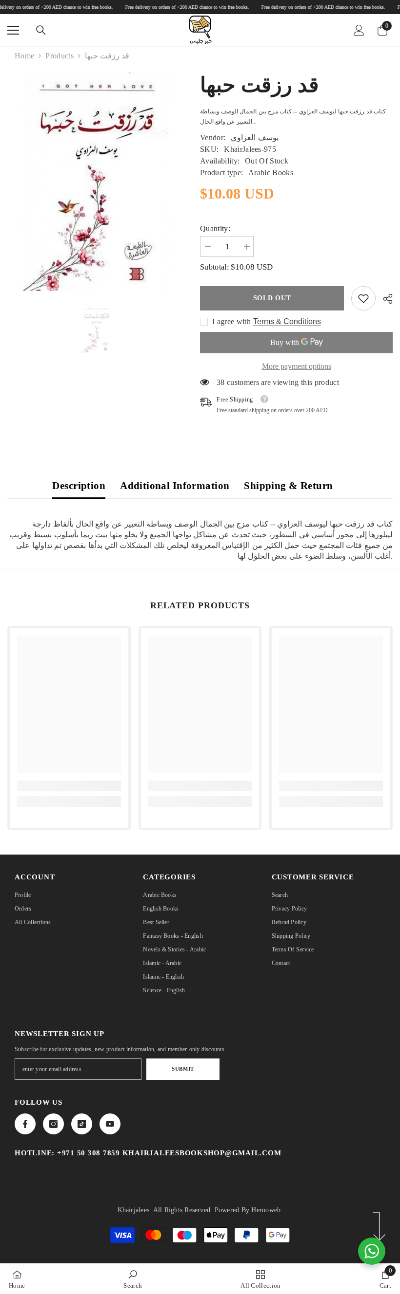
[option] (96, 329)
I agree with (231, 321)
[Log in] (359, 30)
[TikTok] (81, 1123)
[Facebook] (25, 1123)
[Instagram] (53, 1123)
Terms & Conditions (287, 321)
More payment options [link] (296, 366)
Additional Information (174, 486)
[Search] (41, 30)
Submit (183, 1069)
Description (78, 486)
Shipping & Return (288, 486)
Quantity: (215, 228)
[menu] (13, 30)
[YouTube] (110, 1123)
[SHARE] (384, 298)
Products (59, 56)
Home (24, 56)
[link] (363, 298)
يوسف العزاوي (254, 137)
